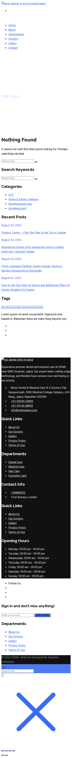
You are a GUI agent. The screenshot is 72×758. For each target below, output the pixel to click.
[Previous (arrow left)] (2, 755)
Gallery (12, 43)
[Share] (9, 750)
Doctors (13, 39)
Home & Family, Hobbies (23, 199)
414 (10, 195)
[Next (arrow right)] (6, 755)
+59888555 (18, 492)
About (12, 30)
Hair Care (14, 471)
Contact (13, 48)
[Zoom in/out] (2, 750)
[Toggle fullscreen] (6, 750)
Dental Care (15, 462)
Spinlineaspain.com (20, 204)
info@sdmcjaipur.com (24, 410)
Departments (16, 34)
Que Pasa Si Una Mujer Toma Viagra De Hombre (22, 307)
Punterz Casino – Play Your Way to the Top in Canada (33, 232)
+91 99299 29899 (22, 401)
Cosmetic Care (17, 475)
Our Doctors (15, 431)
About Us (14, 427)
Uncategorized (17, 208)
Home (12, 25)
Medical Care (16, 466)
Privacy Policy (17, 440)
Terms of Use (16, 445)
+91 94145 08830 (22, 405)
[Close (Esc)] (13, 750)
